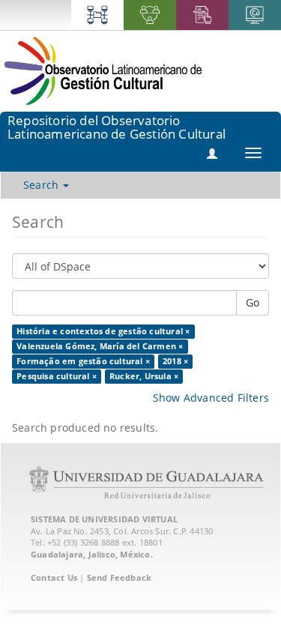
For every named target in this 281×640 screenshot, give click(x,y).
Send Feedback (119, 577)
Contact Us (54, 577)
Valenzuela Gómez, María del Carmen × (99, 346)
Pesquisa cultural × (56, 376)
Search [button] (42, 185)
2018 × (175, 361)
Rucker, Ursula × (143, 376)
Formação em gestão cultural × (83, 361)
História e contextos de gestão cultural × (103, 331)
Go (252, 302)
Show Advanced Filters (211, 397)
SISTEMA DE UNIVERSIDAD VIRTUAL (104, 519)
